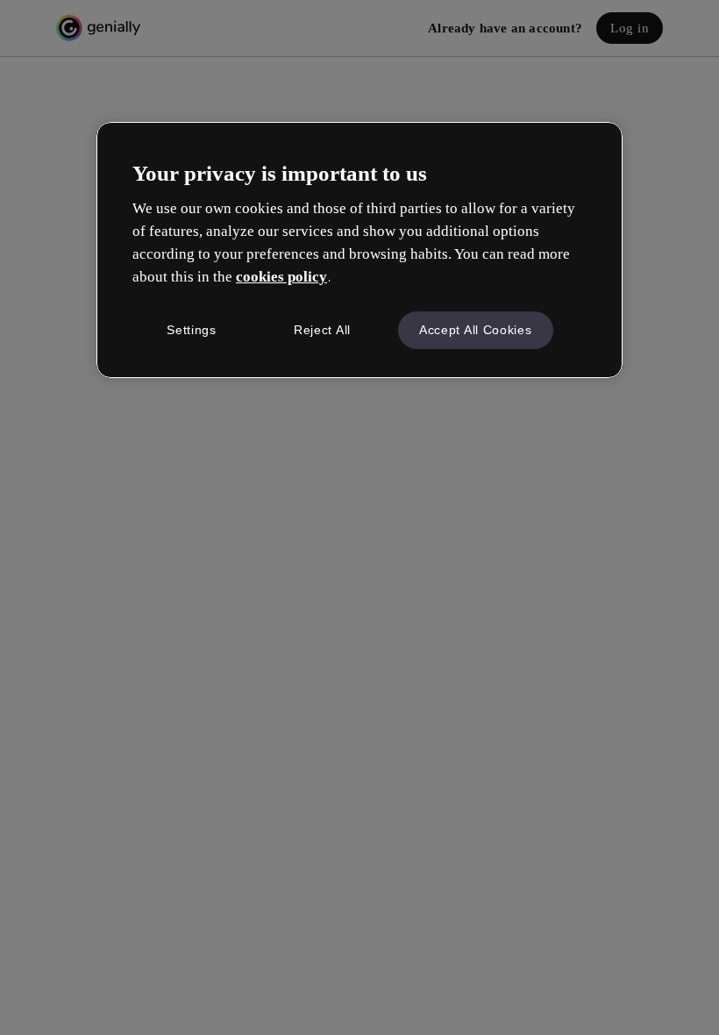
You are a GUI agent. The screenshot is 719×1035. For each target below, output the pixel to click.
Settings (192, 330)
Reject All (322, 330)
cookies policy (281, 276)
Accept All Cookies (475, 330)
